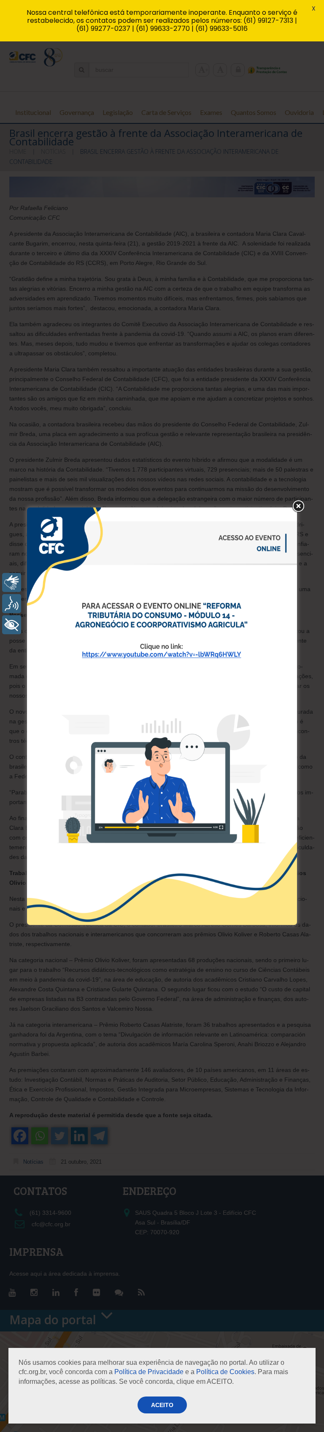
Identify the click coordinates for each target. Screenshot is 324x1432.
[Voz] (11, 603)
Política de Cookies (225, 1371)
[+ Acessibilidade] (11, 624)
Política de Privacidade (149, 1371)
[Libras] (11, 582)
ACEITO (162, 1405)
